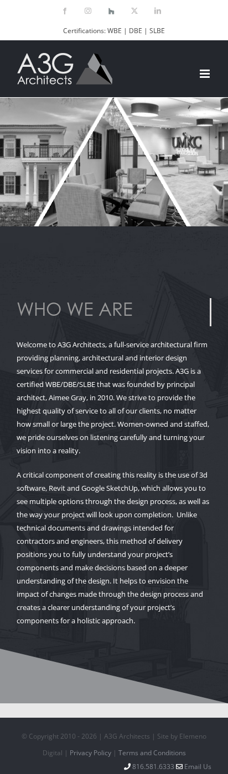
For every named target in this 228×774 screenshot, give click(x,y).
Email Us (197, 766)
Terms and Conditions (152, 752)
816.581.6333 (152, 766)
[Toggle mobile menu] (205, 73)
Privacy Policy (90, 752)
